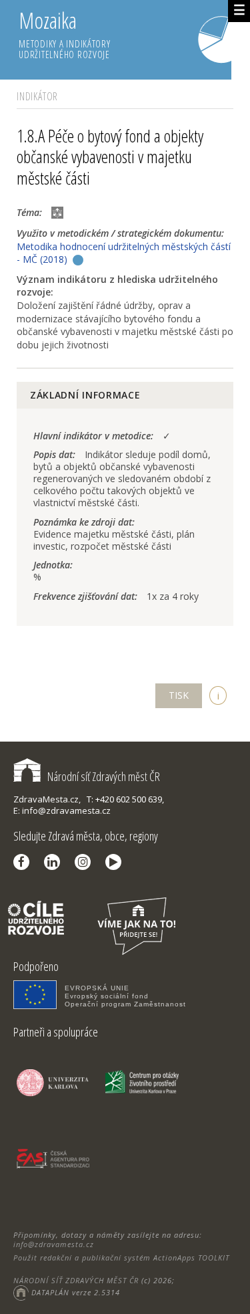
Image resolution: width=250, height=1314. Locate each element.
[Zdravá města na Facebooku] (24, 862)
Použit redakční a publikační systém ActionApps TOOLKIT (121, 1257)
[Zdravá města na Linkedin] (55, 862)
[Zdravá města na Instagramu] (86, 862)
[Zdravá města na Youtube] (116, 862)
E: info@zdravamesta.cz (62, 810)
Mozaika (65, 33)
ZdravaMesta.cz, (47, 799)
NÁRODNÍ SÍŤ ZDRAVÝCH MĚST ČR (76, 1280)
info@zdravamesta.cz (53, 1244)
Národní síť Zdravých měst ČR (103, 776)
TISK (179, 695)
